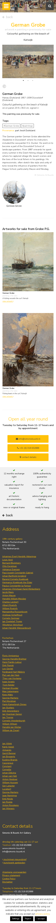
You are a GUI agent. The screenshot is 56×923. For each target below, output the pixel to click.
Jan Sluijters (8, 707)
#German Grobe (11, 125)
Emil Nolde (7, 798)
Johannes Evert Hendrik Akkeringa (19, 556)
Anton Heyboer (9, 779)
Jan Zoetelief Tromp (12, 621)
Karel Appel (8, 746)
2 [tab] (28, 80)
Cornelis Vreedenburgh (13, 720)
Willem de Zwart (10, 730)
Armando (6, 750)
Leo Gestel (7, 668)
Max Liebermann (10, 691)
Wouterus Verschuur (12, 624)
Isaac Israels (8, 681)
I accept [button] (41, 918)
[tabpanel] (28, 61)
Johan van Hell (9, 776)
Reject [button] (28, 918)
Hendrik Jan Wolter (11, 727)
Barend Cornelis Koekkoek (15, 579)
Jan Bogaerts (8, 756)
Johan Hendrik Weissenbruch (16, 628)
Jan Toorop (7, 717)
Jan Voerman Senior (12, 714)
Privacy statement (11, 875)
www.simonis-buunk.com (14, 894)
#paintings (27, 125)
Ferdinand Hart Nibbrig (13, 671)
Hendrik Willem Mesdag (14, 598)
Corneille (6, 769)
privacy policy (42, 913)
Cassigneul (7, 763)
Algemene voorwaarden (14, 872)
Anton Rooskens (10, 805)
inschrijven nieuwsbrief (14, 859)
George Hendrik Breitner (14, 658)
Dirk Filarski (8, 665)
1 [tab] (23, 80)
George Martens (10, 697)
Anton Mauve (9, 595)
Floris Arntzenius (10, 655)
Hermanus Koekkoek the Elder (17, 582)
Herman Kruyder (10, 688)
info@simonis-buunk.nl (13, 851)
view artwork (7, 301)
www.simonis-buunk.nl (13, 848)
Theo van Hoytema (11, 678)
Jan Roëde (7, 802)
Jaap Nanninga (9, 795)
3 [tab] (32, 80)
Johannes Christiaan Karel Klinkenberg (21, 589)
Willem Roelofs (10, 608)
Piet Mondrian (9, 701)
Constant (6, 766)
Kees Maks (7, 694)
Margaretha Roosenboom (14, 611)
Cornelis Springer (10, 618)
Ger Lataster (8, 785)
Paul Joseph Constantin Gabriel (17, 572)
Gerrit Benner (9, 753)
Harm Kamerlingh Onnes (14, 704)
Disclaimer (7, 881)
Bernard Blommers (11, 563)
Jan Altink (7, 743)
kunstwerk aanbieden (14, 862)
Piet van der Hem (10, 675)
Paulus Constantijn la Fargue (16, 585)
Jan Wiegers (8, 808)
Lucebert (6, 789)
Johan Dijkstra (9, 772)
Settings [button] (15, 918)
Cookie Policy (8, 878)
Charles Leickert (10, 602)
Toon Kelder (8, 684)
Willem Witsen (9, 723)
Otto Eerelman (9, 566)
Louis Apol (7, 559)
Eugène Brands (9, 759)
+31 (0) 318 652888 (29, 448)
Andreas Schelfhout (12, 615)
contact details (28, 457)
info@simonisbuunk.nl (29, 438)
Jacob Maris (8, 592)
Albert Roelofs (9, 605)
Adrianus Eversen (11, 569)
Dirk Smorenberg (10, 710)
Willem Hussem (10, 782)
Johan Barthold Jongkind (14, 576)
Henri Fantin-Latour (12, 662)
